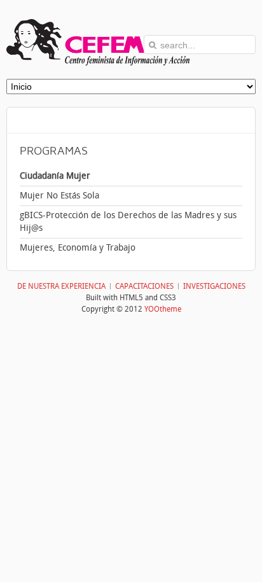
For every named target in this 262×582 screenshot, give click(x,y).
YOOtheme (162, 309)
